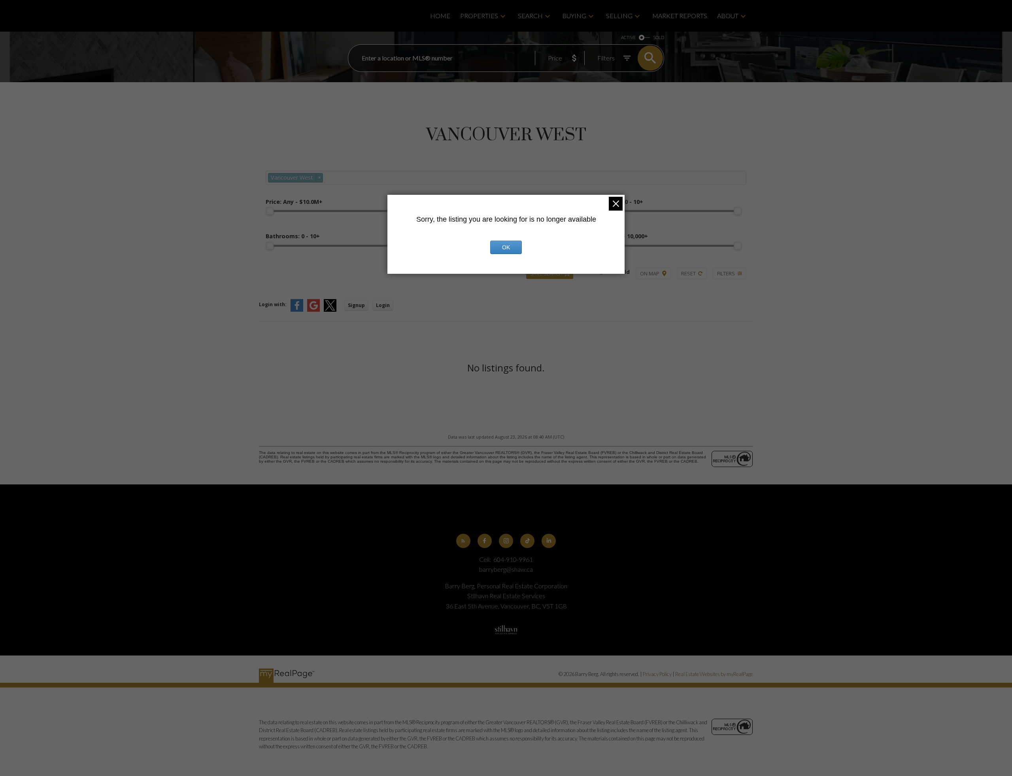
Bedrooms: (617, 201)
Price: (294, 201)
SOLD (658, 37)
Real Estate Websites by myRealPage (714, 674)
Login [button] (383, 305)
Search (530, 15)
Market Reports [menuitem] (679, 15)
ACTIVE (628, 37)
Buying (574, 15)
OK (506, 247)
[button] (463, 541)
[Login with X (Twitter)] (330, 310)
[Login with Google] (313, 310)
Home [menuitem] (440, 15)
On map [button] (649, 273)
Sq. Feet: (620, 236)
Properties (479, 15)
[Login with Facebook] (297, 310)
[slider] (270, 211)
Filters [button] (726, 273)
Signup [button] (356, 305)
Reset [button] (688, 273)
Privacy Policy (657, 674)
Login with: (273, 304)
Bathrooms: (293, 236)
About (727, 15)
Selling (619, 15)
